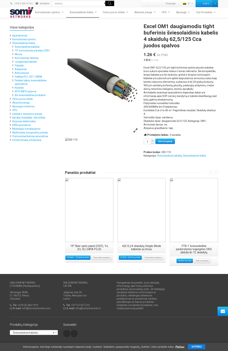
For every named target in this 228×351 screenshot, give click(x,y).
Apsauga (181, 12)
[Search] (109, 3)
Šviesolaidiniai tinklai (81, 12)
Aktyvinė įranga (143, 12)
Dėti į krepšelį (165, 141)
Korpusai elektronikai (24, 121)
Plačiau (179, 346)
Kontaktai (44, 3)
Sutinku (196, 346)
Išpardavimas (19, 35)
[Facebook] (158, 3)
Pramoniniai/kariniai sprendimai (30, 136)
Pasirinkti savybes (101, 257)
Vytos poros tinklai (114, 12)
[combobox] (34, 332)
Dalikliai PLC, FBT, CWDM (28, 76)
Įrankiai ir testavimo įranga (27, 113)
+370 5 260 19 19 (23, 3)
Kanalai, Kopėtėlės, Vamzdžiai (28, 117)
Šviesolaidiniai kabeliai (169, 155)
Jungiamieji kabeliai (26, 61)
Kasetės (19, 87)
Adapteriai (21, 69)
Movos (18, 54)
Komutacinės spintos (47, 12)
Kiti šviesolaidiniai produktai (30, 95)
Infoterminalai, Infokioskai (26, 140)
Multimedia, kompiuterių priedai (30, 132)
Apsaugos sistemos (23, 106)
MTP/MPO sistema (25, 91)
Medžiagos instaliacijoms (26, 128)
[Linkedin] (144, 3)
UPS (164, 12)
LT (189, 3)
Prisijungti (171, 3)
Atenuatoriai (22, 73)
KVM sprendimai (21, 125)
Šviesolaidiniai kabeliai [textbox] (32, 332)
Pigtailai (19, 65)
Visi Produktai (204, 12)
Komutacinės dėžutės (27, 58)
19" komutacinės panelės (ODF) (32, 50)
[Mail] (151, 3)
